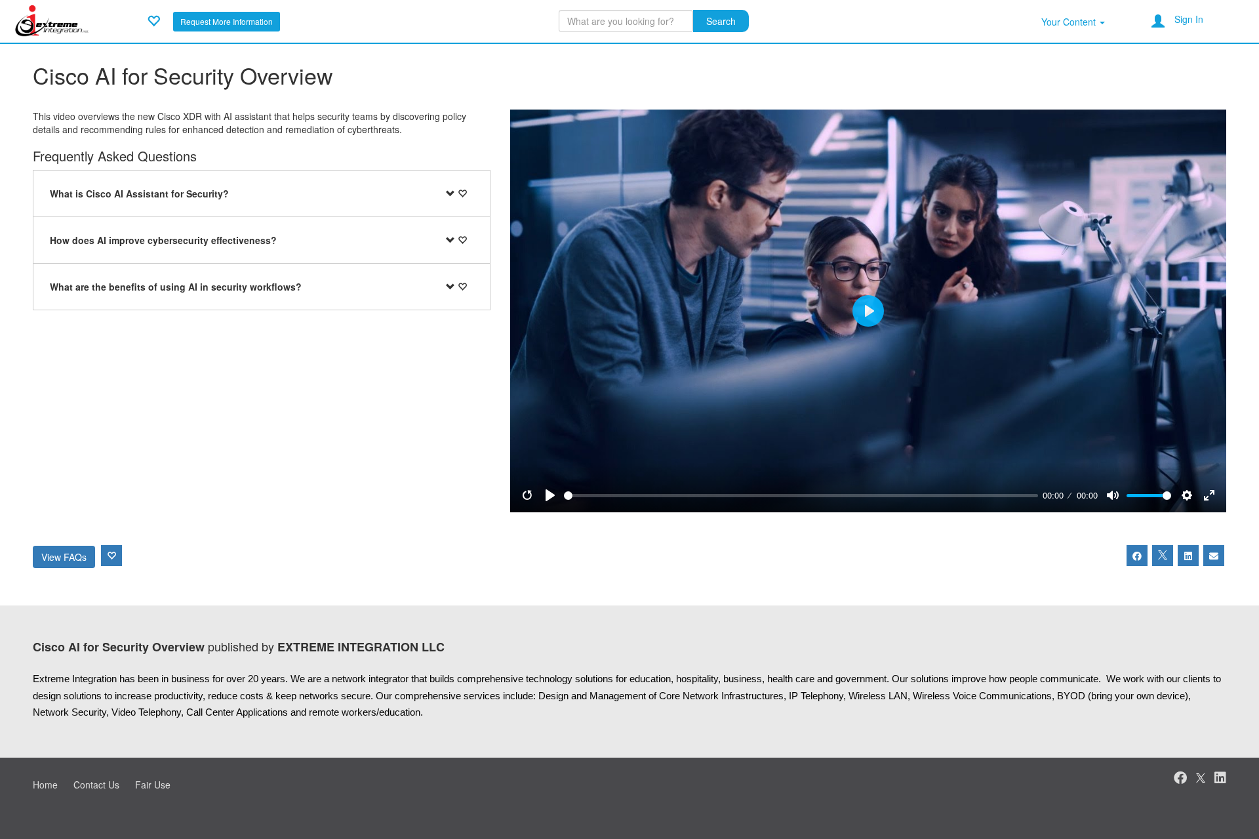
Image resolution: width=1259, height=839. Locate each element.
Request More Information (226, 21)
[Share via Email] (1213, 555)
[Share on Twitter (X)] (1162, 555)
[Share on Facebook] (1137, 555)
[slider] (801, 495)
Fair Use (152, 784)
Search (721, 21)
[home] (52, 19)
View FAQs (64, 556)
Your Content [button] (1069, 21)
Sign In (1188, 19)
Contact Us (96, 784)
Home (45, 784)
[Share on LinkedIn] (1188, 555)
